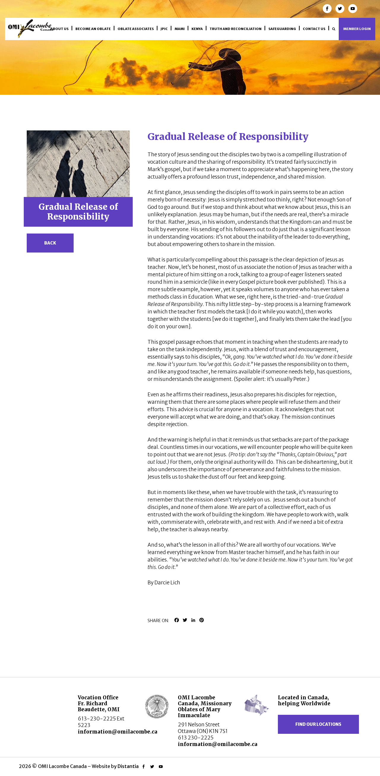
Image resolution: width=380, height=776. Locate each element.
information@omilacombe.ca (117, 731)
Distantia (128, 766)
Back (50, 243)
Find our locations (318, 724)
